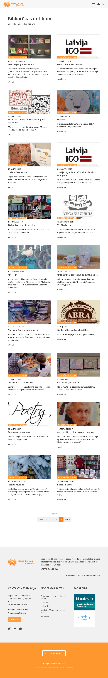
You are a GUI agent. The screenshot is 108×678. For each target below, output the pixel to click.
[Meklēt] (103, 4)
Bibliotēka (12, 24)
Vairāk (11, 82)
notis (89, 575)
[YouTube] (21, 628)
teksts (96, 575)
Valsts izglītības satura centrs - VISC (54, 611)
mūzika (81, 575)
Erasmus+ (45, 602)
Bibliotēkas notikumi (26, 24)
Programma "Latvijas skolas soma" (53, 597)
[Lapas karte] (98, 4)
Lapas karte (55, 653)
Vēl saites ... (46, 616)
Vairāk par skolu (49, 569)
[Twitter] (10, 628)
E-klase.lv (45, 606)
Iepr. (41, 519)
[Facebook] (15, 628)
